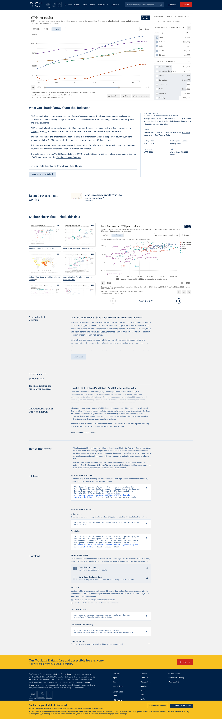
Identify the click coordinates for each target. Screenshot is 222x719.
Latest (92, 5)
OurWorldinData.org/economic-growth (44, 97)
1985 (109, 283)
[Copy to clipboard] (144, 488)
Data (85, 5)
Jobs (142, 695)
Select (168, 235)
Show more (78, 357)
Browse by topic (73, 5)
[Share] (184, 292)
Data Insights (118, 686)
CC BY (60, 97)
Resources (102, 5)
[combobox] (144, 4)
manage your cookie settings (116, 714)
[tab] (36, 29)
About (114, 5)
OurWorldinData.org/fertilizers (110, 293)
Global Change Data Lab (65, 674)
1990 (39, 87)
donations (62, 709)
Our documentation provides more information (101, 594)
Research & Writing (176, 678)
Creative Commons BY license (93, 465)
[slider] (45, 87)
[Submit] (161, 5)
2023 (188, 283)
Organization (145, 682)
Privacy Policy (98, 714)
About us (144, 678)
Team (142, 691)
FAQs (69, 688)
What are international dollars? (77, 149)
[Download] (179, 292)
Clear (188, 33)
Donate (186, 5)
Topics (115, 678)
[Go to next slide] (178, 301)
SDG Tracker (117, 700)
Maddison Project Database (68, 157)
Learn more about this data (85, 92)
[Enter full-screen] (189, 292)
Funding (143, 686)
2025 (147, 87)
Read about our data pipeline (82, 433)
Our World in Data (36, 5)
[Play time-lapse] (33, 87)
